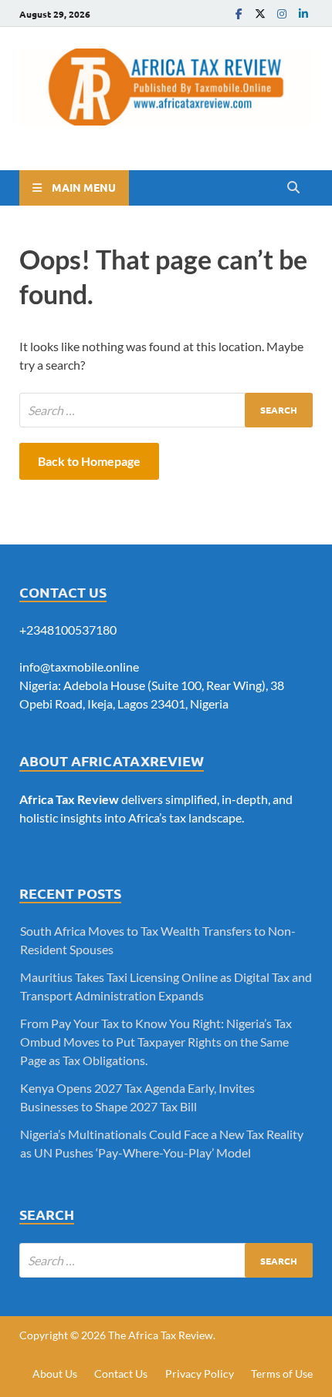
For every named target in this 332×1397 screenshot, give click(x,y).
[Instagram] (282, 13)
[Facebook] (238, 13)
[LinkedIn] (303, 13)
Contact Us (120, 1373)
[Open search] (293, 188)
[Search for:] (166, 410)
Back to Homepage (89, 461)
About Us (54, 1373)
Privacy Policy (199, 1373)
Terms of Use (282, 1373)
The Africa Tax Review (160, 1335)
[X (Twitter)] (260, 13)
